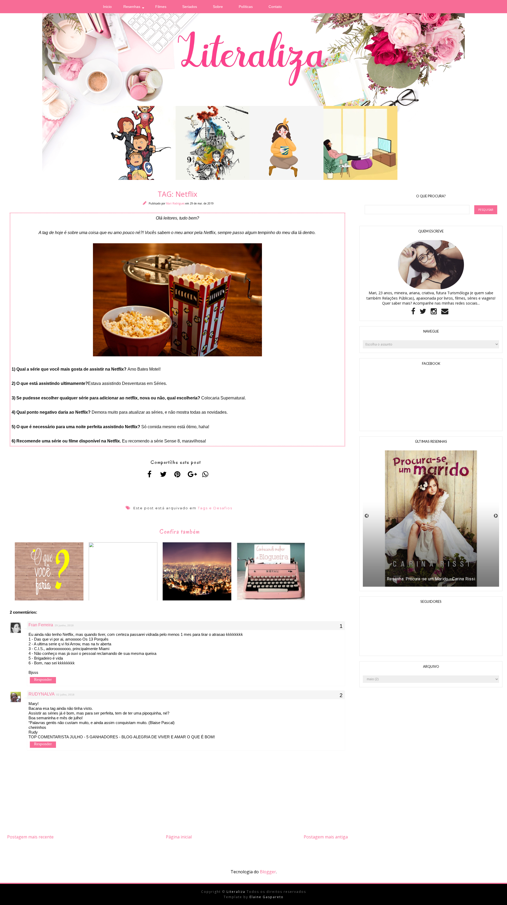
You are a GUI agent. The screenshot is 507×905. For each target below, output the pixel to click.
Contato (275, 6)
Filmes (160, 6)
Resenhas (131, 6)
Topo (494, 896)
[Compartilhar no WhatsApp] (205, 474)
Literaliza (237, 891)
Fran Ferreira (41, 625)
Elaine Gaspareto (267, 897)
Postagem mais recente (30, 837)
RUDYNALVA (42, 694)
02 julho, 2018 (65, 694)
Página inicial (179, 837)
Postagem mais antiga (326, 837)
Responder (43, 679)
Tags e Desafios (215, 508)
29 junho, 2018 (64, 625)
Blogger (268, 872)
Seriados (189, 6)
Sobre (218, 6)
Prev (367, 516)
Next (496, 516)
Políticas (246, 6)
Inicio (107, 6)
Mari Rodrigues (175, 203)
